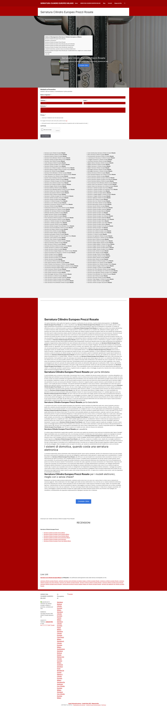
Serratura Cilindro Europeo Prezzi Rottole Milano (56, 536)
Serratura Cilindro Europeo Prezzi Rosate (55, 38)
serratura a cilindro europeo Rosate (109, 581)
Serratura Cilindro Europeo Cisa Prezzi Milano (60, 635)
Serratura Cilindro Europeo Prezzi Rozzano (55, 539)
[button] (125, 3)
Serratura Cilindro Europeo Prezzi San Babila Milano (57, 541)
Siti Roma (104, 705)
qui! (66, 120)
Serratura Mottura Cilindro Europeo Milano (60, 606)
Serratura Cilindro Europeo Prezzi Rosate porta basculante (59, 45)
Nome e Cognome (45, 94)
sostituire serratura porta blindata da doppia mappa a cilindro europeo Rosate (79, 581)
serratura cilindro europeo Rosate (49, 581)
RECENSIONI (48, 52)
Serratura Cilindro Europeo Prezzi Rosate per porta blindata (60, 43)
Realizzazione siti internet (79, 705)
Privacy (43, 115)
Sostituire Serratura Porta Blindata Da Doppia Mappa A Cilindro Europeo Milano (60, 672)
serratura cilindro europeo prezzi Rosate (112, 582)
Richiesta (43, 106)
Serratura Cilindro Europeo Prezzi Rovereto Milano (57, 537)
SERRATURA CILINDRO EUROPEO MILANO (57, 3)
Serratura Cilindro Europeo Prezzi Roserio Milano (56, 534)
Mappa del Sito (118, 3)
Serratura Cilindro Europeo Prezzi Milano (54, 532)
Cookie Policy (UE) (86, 703)
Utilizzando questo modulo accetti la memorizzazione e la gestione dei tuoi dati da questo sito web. (65, 123)
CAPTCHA (43, 126)
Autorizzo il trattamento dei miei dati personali (52, 117)
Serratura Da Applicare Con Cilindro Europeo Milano (61, 686)
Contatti (110, 3)
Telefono (43, 100)
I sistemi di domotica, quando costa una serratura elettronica (60, 48)
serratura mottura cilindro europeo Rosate (91, 582)
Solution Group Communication (93, 705)
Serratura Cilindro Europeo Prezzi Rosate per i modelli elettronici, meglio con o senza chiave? (68, 50)
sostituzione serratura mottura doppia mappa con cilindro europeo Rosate (81, 584)
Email (86, 100)
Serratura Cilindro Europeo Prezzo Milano (60, 616)
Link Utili (47, 54)
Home (76, 3)
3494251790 (49, 622)
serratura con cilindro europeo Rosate (69, 582)
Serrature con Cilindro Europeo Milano (50, 577)
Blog (104, 3)
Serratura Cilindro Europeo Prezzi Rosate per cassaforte (59, 47)
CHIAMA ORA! (83, 65)
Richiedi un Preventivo (50, 40)
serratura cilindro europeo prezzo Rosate (51, 584)
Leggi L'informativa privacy (74, 703)
